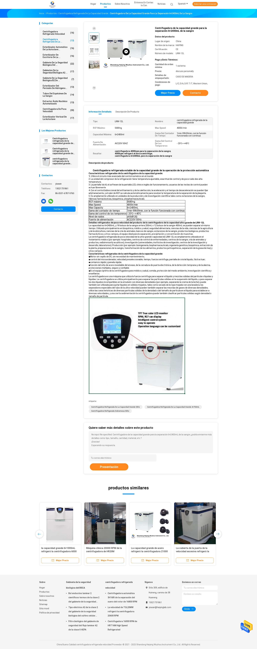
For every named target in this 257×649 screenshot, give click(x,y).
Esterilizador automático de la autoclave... (58, 48)
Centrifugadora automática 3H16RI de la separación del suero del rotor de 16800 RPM (122, 597)
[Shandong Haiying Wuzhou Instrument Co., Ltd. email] (43, 201)
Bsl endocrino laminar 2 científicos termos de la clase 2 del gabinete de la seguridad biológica (83, 598)
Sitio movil (44, 608)
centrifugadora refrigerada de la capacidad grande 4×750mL (61, 161)
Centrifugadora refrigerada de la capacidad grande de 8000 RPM (63, 151)
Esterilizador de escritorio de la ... (58, 56)
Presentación (109, 467)
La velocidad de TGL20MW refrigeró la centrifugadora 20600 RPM (121, 611)
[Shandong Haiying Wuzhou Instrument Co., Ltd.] (52, 4)
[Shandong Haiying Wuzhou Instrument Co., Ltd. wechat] (50, 201)
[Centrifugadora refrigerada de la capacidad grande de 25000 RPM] (46, 141)
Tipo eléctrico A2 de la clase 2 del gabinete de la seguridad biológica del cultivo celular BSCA (83, 612)
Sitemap (43, 604)
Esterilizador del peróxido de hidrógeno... (58, 87)
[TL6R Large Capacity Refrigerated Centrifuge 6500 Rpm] (126, 51)
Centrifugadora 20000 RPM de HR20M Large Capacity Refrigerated (192, 551)
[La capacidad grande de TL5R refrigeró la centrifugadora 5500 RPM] (60, 523)
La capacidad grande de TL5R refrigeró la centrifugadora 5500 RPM (59, 551)
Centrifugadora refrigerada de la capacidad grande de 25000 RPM (63, 140)
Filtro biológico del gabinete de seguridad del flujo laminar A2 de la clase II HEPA (83, 625)
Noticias (43, 600)
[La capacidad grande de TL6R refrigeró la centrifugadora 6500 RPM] (105, 523)
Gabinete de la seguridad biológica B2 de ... (58, 79)
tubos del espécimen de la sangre (58, 94)
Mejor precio (168, 92)
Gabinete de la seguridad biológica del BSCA (78, 585)
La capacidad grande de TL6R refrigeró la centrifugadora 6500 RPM (104, 551)
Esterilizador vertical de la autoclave (58, 118)
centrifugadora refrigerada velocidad (58, 32)
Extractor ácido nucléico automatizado (58, 102)
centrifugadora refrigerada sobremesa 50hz (110, 411)
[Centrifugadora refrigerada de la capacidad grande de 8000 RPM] (46, 151)
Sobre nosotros (46, 596)
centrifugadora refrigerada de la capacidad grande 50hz (115, 407)
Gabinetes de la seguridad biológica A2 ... (58, 71)
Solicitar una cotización (205, 4)
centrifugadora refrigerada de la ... (58, 40)
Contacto (58, 209)
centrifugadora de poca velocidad (58, 110)
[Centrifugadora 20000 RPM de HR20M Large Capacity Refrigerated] (195, 523)
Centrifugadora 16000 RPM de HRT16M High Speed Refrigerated (122, 625)
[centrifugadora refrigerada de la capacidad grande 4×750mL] (46, 162)
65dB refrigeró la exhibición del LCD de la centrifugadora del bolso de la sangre (150, 551)
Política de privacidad (49, 612)
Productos (44, 592)
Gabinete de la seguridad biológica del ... (58, 63)
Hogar (42, 587)
